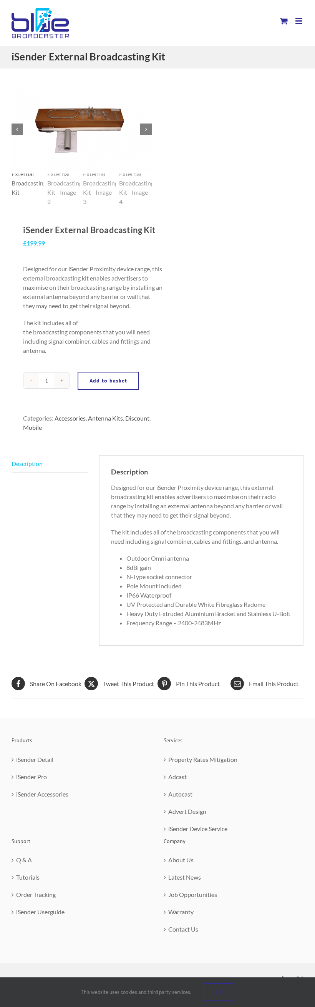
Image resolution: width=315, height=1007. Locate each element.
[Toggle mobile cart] (284, 21)
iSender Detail (34, 759)
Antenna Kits (105, 418)
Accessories (70, 418)
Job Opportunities (192, 894)
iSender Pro (31, 776)
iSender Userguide (40, 911)
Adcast (177, 776)
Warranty (181, 911)
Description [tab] (27, 463)
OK (218, 992)
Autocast (180, 794)
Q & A (24, 859)
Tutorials (28, 877)
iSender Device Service (197, 828)
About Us (181, 859)
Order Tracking (36, 894)
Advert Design (187, 811)
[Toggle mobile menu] (299, 21)
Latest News (184, 877)
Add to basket (108, 380)
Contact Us (183, 929)
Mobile (32, 427)
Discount (137, 418)
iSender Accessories (42, 794)
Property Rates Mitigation (202, 759)
